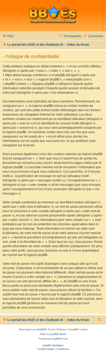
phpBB (41, 329)
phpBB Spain (58, 334)
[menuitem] (8, 36)
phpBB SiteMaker (53, 345)
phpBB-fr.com (60, 338)
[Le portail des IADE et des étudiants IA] (53, 14)
